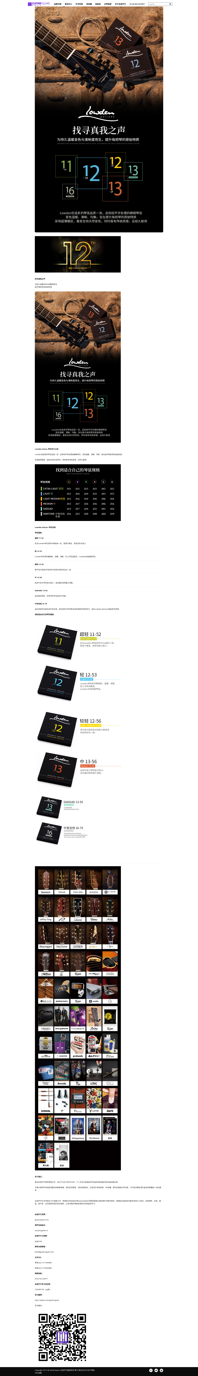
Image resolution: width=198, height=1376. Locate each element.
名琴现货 (107, 4)
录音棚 (89, 4)
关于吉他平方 (120, 4)
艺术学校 (79, 4)
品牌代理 (57, 4)
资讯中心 (68, 4)
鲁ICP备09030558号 (83, 1370)
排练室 (98, 4)
